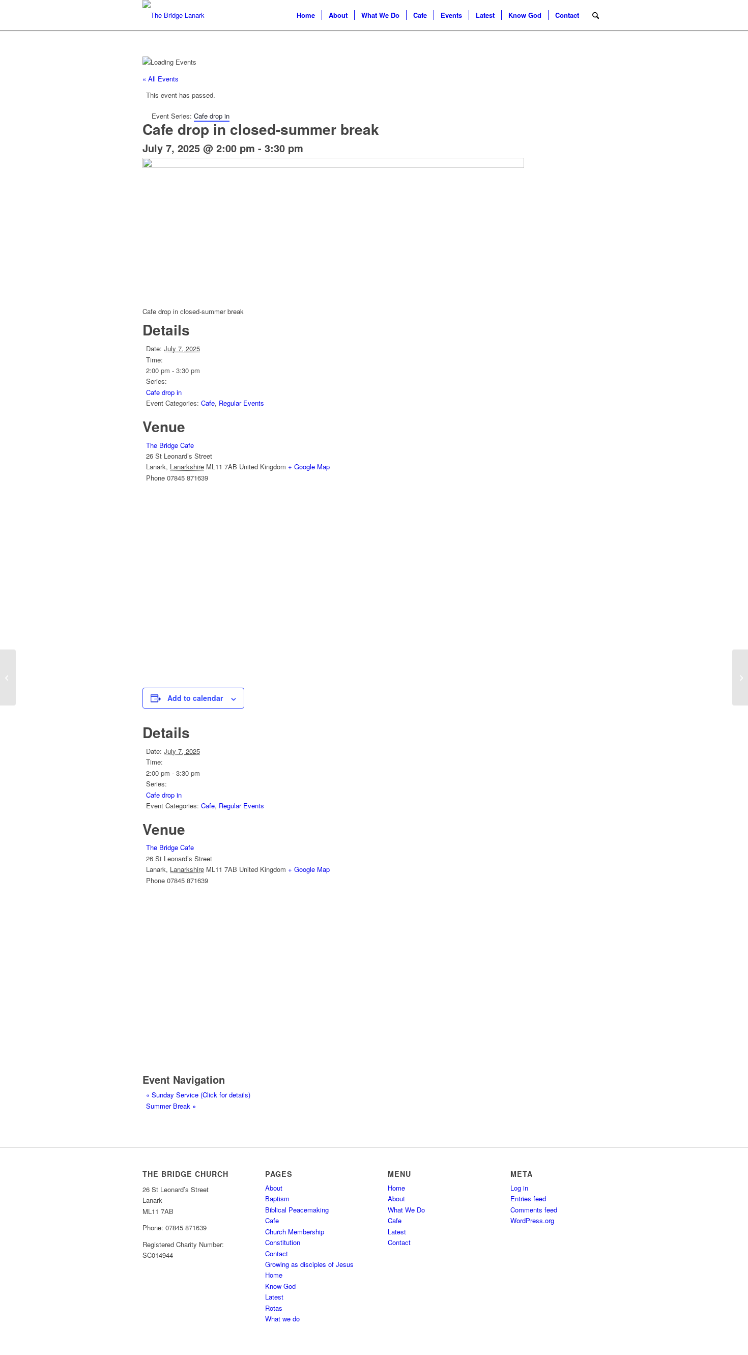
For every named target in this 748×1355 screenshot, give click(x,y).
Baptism (277, 1198)
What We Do (406, 1210)
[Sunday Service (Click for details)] (8, 677)
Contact (276, 1253)
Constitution (282, 1242)
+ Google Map (309, 466)
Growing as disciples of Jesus (309, 1264)
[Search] (596, 15)
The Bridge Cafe (170, 445)
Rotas (273, 1308)
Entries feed (528, 1198)
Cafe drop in (164, 392)
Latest (274, 1297)
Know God (280, 1286)
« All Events (160, 78)
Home (273, 1275)
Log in (519, 1188)
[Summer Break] (740, 677)
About (273, 1188)
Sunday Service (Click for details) (198, 1094)
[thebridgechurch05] (173, 15)
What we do (282, 1318)
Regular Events (241, 403)
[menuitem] (306, 15)
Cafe (208, 403)
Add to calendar (195, 698)
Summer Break (171, 1106)
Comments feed (533, 1210)
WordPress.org (532, 1220)
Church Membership (294, 1231)
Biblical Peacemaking (297, 1210)
